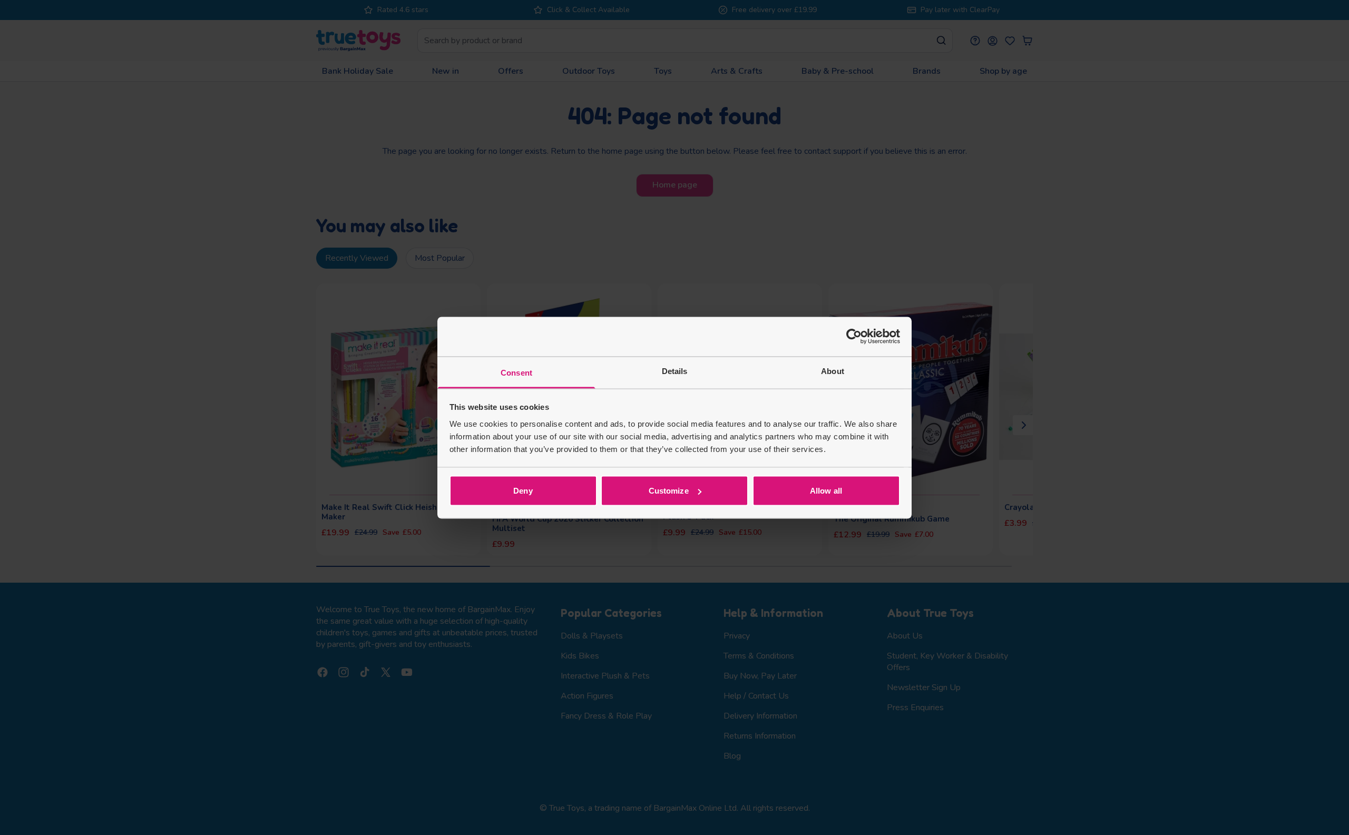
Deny (522, 490)
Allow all (826, 490)
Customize (669, 490)
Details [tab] (675, 370)
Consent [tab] (516, 372)
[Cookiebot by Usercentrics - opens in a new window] (854, 337)
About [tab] (832, 370)
